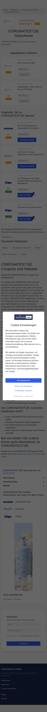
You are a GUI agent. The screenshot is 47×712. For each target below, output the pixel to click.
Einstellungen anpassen (23, 390)
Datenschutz (18, 396)
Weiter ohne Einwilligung (23, 386)
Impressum (29, 396)
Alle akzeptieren (23, 380)
